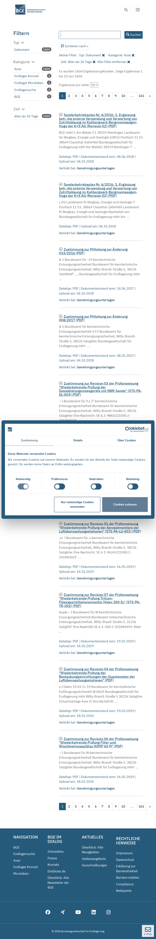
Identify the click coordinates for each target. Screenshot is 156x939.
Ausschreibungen (94, 865)
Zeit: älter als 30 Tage (76, 62)
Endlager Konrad (26, 76)
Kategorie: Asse (119, 55)
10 (123, 96)
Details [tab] (78, 440)
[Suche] (126, 10)
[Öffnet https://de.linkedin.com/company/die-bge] (93, 912)
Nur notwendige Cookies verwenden (77, 504)
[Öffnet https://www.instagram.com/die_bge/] (108, 912)
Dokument (21, 50)
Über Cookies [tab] (127, 440)
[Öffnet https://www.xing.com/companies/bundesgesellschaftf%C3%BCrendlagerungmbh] (62, 912)
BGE (17, 97)
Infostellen (56, 851)
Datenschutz (125, 860)
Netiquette (123, 891)
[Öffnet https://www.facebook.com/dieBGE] (48, 912)
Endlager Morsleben (28, 83)
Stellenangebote (94, 859)
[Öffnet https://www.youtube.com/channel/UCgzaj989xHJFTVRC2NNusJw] (78, 912)
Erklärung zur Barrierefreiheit (127, 868)
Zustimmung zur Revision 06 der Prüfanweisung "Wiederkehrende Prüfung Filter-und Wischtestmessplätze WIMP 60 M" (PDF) (98, 742)
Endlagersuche (25, 90)
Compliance (125, 884)
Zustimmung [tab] (29, 440)
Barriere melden (127, 877)
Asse (17, 69)
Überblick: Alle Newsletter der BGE (58, 882)
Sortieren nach (75, 46)
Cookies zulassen (125, 504)
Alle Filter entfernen (111, 62)
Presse (52, 858)
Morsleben (21, 873)
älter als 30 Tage (26, 116)
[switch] (59, 486)
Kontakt (53, 865)
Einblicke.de (56, 871)
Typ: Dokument (90, 55)
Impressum (124, 853)
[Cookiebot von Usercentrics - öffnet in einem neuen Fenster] (131, 429)
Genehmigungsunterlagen (96, 168)
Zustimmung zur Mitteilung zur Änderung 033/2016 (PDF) (93, 251)
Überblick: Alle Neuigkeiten (92, 849)
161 (141, 96)
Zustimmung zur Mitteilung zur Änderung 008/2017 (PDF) (93, 318)
